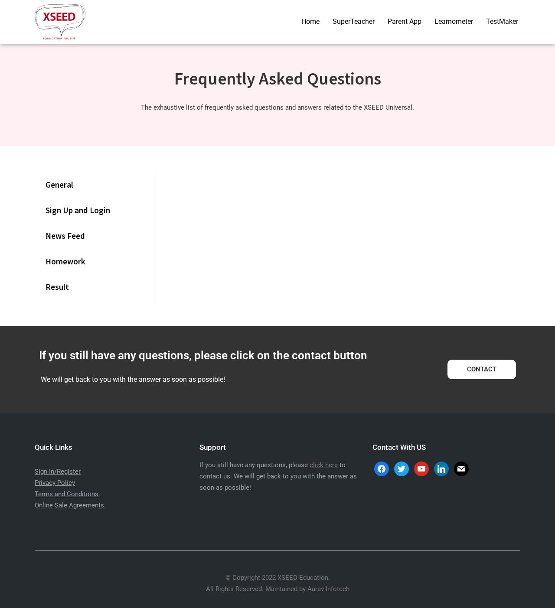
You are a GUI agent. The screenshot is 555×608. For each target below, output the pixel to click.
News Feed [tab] (65, 236)
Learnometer (453, 21)
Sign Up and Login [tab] (78, 210)
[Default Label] (441, 468)
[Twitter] (401, 468)
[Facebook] (381, 468)
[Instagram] (421, 468)
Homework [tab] (65, 261)
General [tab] (59, 184)
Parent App (404, 21)
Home (310, 21)
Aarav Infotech (328, 589)
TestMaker (502, 21)
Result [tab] (57, 287)
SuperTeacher (354, 21)
